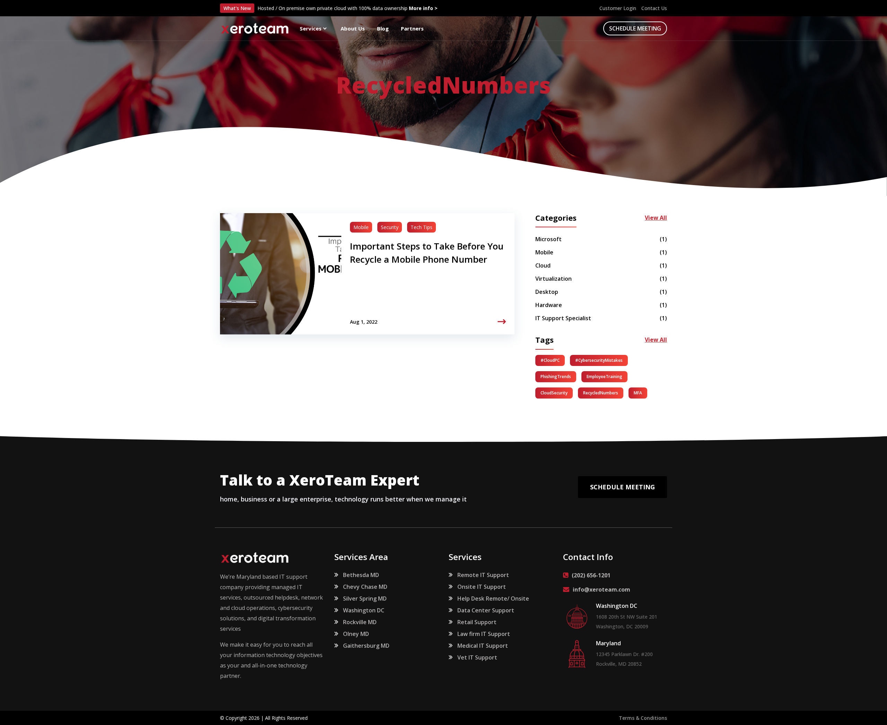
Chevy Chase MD (365, 587)
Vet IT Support (477, 657)
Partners (412, 28)
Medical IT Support (482, 645)
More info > (423, 8)
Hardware (601, 305)
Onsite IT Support (481, 587)
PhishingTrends (556, 376)
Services (311, 28)
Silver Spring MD (365, 598)
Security (389, 227)
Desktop (601, 292)
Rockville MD (360, 622)
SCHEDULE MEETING (635, 28)
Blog (383, 28)
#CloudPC (550, 360)
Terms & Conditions (643, 718)
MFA (638, 393)
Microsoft (601, 239)
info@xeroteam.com (601, 589)
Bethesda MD (361, 575)
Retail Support (477, 622)
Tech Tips (421, 227)
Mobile (361, 227)
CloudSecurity (554, 393)
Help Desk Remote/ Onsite (493, 598)
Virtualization (601, 278)
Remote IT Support (483, 575)
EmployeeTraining (604, 376)
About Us (353, 28)
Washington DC (363, 610)
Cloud (601, 265)
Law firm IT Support (483, 634)
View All (656, 218)
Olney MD (356, 634)
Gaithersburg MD (366, 645)
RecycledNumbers (600, 393)
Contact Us (654, 8)
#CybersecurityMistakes (599, 360)
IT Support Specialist (601, 318)
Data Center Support (485, 610)
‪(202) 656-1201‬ (591, 575)
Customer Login (617, 8)
